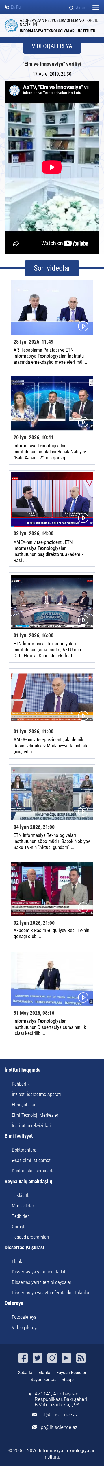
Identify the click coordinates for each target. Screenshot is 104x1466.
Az (7, 7)
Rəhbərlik (20, 1084)
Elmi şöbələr (24, 1104)
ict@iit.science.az (59, 1414)
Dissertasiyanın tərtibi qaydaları (42, 1282)
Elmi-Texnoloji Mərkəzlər (35, 1115)
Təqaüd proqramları (30, 1237)
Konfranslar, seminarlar (34, 1170)
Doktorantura (24, 1150)
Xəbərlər (26, 1372)
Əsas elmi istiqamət (31, 1160)
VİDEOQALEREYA (52, 46)
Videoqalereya (25, 1327)
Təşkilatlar (22, 1195)
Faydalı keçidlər (71, 1372)
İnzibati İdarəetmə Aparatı (36, 1094)
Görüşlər (20, 1226)
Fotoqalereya (24, 1317)
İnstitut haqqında (22, 1070)
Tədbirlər (20, 1216)
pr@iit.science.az (59, 1427)
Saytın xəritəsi (44, 1379)
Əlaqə (68, 1379)
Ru (18, 7)
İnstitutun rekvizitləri (31, 1125)
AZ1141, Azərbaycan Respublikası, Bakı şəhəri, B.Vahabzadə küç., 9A (61, 1399)
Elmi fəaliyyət (19, 1136)
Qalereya (14, 1303)
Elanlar (18, 1261)
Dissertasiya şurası (24, 1247)
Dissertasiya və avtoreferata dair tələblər (51, 1292)
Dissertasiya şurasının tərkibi (40, 1272)
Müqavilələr (23, 1206)
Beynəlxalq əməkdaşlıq (28, 1181)
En (13, 7)
